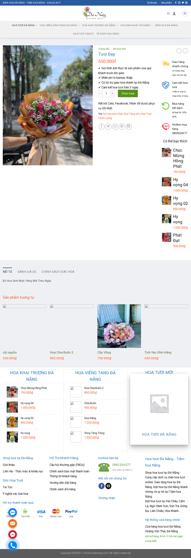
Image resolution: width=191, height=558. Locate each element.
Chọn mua (128, 93)
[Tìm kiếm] (168, 13)
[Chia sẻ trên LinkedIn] (129, 127)
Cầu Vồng (104, 352)
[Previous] (3, 335)
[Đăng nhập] (174, 13)
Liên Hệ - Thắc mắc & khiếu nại (23, 471)
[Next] (188, 335)
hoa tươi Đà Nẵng (169, 526)
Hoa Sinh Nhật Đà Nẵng (135, 25)
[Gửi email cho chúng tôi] (186, 2)
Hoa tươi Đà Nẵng (23, 25)
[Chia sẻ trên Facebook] (102, 127)
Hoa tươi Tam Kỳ (83, 33)
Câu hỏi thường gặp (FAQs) (67, 465)
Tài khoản (152, 2)
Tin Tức (7, 487)
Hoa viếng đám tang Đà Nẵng (58, 25)
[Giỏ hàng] (185, 13)
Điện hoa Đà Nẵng (166, 25)
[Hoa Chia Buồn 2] (72, 326)
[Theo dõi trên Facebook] (176, 2)
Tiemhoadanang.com (96, 553)
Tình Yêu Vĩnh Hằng (158, 352)
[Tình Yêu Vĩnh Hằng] (166, 326)
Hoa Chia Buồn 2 (61, 352)
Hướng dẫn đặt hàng (63, 482)
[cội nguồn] (24, 326)
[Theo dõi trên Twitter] (183, 2)
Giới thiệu (9, 465)
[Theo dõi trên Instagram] (179, 2)
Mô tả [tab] (7, 271)
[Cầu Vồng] (119, 326)
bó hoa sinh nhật (113, 113)
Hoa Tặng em (132, 113)
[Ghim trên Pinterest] (122, 127)
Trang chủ (103, 48)
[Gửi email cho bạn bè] (115, 127)
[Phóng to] (7, 160)
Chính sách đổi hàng (63, 489)
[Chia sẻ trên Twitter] (108, 127)
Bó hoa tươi (119, 48)
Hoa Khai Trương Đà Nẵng (98, 25)
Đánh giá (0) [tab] (27, 271)
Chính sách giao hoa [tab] (58, 271)
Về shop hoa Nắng (107, 33)
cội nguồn (10, 352)
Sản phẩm (166, 2)
